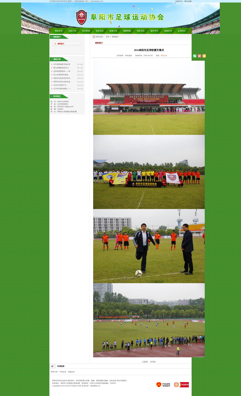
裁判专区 (154, 31)
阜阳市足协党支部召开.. (62, 78)
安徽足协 (71, 372)
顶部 (145, 362)
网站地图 (188, 1)
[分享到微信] (194, 56)
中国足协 (62, 372)
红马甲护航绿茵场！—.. (62, 89)
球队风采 (141, 31)
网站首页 (59, 31)
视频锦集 (127, 31)
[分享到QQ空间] (204, 56)
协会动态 (100, 31)
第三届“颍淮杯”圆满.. (61, 75)
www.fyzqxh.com (96, 1)
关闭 (153, 362)
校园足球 (168, 31)
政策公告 (113, 31)
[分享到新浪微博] (199, 56)
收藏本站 (179, 1)
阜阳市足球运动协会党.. (62, 82)
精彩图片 (61, 44)
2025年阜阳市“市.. (60, 85)
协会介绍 (72, 31)
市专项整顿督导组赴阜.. (62, 64)
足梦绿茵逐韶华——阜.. (62, 71)
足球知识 (182, 31)
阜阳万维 (54, 372)
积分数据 (86, 31)
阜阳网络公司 (95, 386)
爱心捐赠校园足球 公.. (61, 68)
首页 (107, 37)
